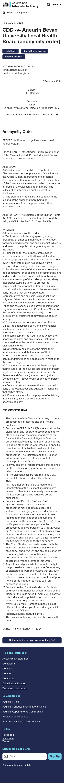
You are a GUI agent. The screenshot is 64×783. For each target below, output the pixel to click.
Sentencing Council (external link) (21, 721)
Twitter (6, 741)
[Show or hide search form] (49, 5)
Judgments (22, 12)
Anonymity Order (13, 56)
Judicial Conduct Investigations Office (24, 706)
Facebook (8, 734)
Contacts (7, 668)
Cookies (7, 673)
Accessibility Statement (15, 658)
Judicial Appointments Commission (22, 711)
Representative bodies (15, 716)
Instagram (8, 738)
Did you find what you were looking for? (32, 640)
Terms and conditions (14, 688)
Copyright (8, 678)
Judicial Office (10, 701)
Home (10, 12)
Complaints (8, 663)
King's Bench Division (34, 51)
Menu (56, 4)
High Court (10, 51)
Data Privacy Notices (14, 683)
